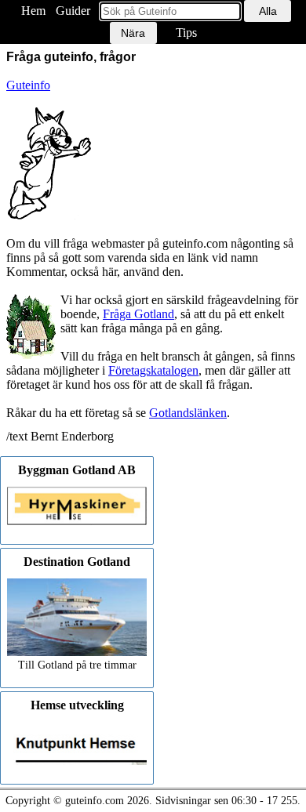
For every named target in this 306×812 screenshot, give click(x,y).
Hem (33, 10)
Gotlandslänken (188, 412)
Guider (73, 10)
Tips (186, 32)
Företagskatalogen (153, 370)
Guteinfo (28, 85)
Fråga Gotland (138, 314)
